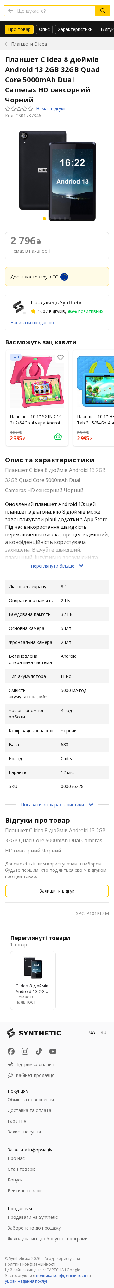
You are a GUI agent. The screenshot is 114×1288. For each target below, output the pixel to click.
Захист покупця (24, 1132)
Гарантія (17, 1121)
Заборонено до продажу (34, 1228)
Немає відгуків (51, 108)
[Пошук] (103, 10)
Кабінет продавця (35, 1075)
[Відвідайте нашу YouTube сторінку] (53, 1051)
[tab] (19, 29)
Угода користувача (62, 1258)
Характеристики (75, 29)
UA (92, 1032)
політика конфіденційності (61, 1275)
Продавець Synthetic (57, 302)
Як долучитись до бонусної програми (48, 1239)
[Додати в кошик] (58, 436)
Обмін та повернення (31, 1099)
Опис (44, 29)
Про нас (16, 1158)
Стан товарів (22, 1169)
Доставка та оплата (29, 1110)
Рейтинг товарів (25, 1190)
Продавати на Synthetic (33, 1217)
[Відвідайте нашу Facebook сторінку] (11, 1051)
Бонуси (15, 1180)
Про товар (19, 29)
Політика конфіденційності (30, 1264)
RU (103, 1032)
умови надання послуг (26, 1281)
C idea (29, 44)
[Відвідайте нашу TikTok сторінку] (39, 1051)
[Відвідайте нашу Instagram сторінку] (25, 1051)
